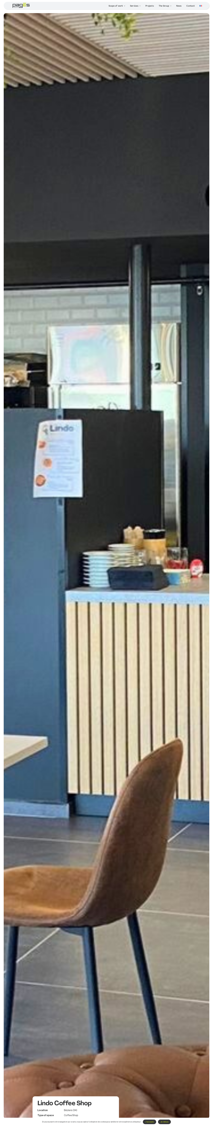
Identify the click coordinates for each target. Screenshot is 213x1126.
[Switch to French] (201, 6)
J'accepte (149, 1122)
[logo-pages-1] (21, 3)
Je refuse (164, 1122)
